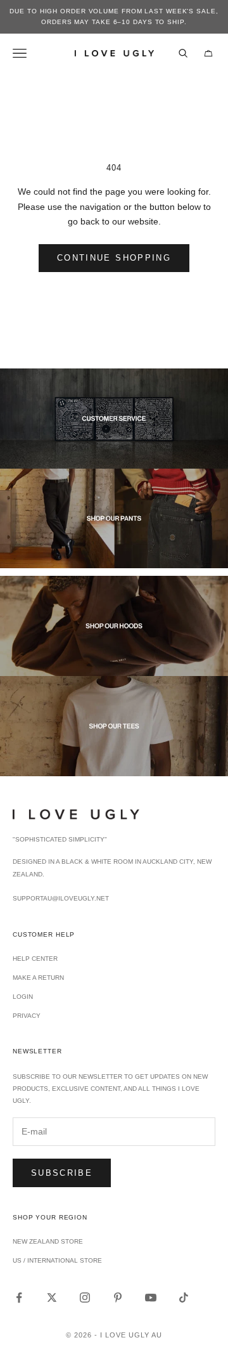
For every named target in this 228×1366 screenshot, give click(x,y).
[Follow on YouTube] (150, 1297)
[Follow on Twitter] (52, 1297)
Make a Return (38, 977)
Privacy (27, 1015)
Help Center (35, 958)
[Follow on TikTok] (183, 1297)
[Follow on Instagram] (85, 1297)
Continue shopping (114, 258)
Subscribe (61, 1173)
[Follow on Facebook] (19, 1297)
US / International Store (57, 1260)
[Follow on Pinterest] (117, 1297)
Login (23, 996)
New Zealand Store (48, 1241)
